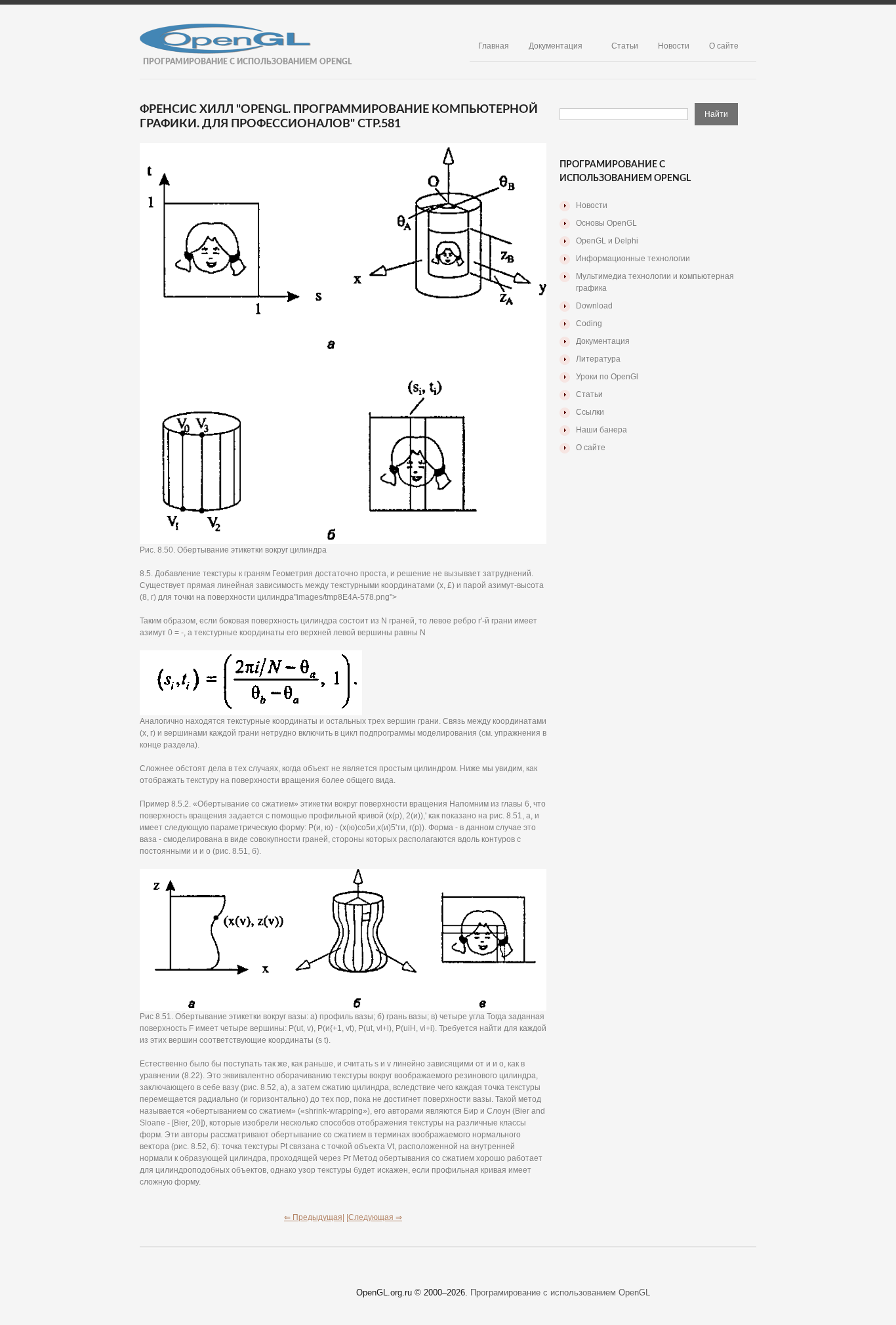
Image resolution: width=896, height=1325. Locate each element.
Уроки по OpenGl (607, 376)
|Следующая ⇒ (374, 1217)
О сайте (724, 46)
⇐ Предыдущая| (314, 1217)
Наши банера (601, 429)
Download (594, 305)
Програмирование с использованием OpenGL (560, 1292)
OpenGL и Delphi (607, 240)
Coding (589, 323)
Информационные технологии (633, 258)
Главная (493, 46)
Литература (598, 359)
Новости (673, 46)
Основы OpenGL (606, 223)
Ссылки (590, 412)
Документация (555, 46)
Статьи (624, 46)
